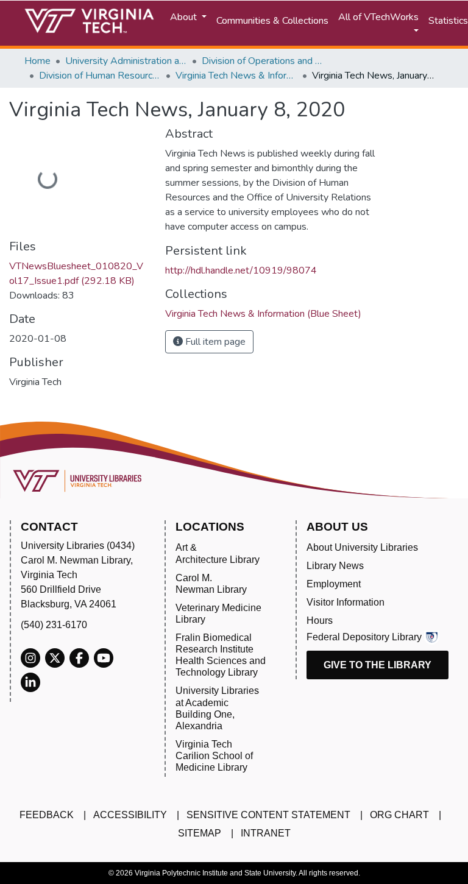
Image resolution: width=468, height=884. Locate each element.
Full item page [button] (214, 341)
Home (37, 61)
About (184, 17)
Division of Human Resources (100, 75)
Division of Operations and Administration (263, 61)
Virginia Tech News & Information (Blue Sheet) (236, 75)
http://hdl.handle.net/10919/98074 (241, 270)
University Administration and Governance (126, 61)
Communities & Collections (272, 20)
